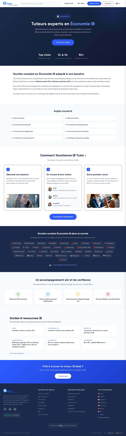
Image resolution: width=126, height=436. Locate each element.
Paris (100, 411)
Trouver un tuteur (63, 42)
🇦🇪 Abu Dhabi (16, 243)
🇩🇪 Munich (109, 251)
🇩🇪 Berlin (75, 243)
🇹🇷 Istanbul (110, 247)
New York (101, 405)
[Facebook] (5, 409)
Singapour (102, 399)
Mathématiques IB (74, 394)
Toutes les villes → (104, 417)
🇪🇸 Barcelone (64, 243)
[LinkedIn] (10, 409)
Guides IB (41, 408)
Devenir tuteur (94, 3)
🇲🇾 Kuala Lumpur (19, 251)
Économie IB (72, 402)
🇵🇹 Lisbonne (43, 251)
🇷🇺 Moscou (98, 251)
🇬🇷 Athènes (41, 243)
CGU (105, 433)
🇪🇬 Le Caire (31, 251)
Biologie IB (71, 408)
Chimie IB (71, 399)
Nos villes (81, 3)
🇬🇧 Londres (54, 251)
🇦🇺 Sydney (86, 256)
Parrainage (41, 402)
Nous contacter (43, 414)
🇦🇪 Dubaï (35, 247)
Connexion (107, 3)
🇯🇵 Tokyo (96, 256)
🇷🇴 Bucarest (97, 243)
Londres (101, 396)
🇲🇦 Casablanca (109, 243)
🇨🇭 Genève (57, 247)
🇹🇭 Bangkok (52, 243)
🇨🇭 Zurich (63, 260)
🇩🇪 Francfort (46, 247)
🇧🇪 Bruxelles (85, 243)
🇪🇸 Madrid (78, 251)
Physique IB (71, 396)
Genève (101, 408)
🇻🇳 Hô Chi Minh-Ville (83, 247)
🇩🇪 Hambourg (69, 247)
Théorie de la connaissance (77, 411)
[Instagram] (15, 409)
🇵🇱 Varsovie (107, 256)
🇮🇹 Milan (88, 251)
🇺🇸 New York (19, 256)
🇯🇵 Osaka (30, 256)
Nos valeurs (41, 399)
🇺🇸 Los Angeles (67, 251)
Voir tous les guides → (17, 353)
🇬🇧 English (111, 433)
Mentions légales (97, 433)
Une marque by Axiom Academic (63, 425)
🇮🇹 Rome (49, 256)
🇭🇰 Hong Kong (98, 247)
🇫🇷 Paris (39, 256)
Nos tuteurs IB (42, 396)
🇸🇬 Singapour (74, 256)
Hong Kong (102, 402)
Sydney (101, 414)
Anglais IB (71, 405)
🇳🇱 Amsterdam (29, 243)
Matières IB (69, 3)
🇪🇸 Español (119, 433)
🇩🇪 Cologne (16, 247)
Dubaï (100, 394)
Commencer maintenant (63, 217)
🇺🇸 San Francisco (61, 256)
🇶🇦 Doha (26, 247)
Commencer (63, 376)
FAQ (39, 411)
